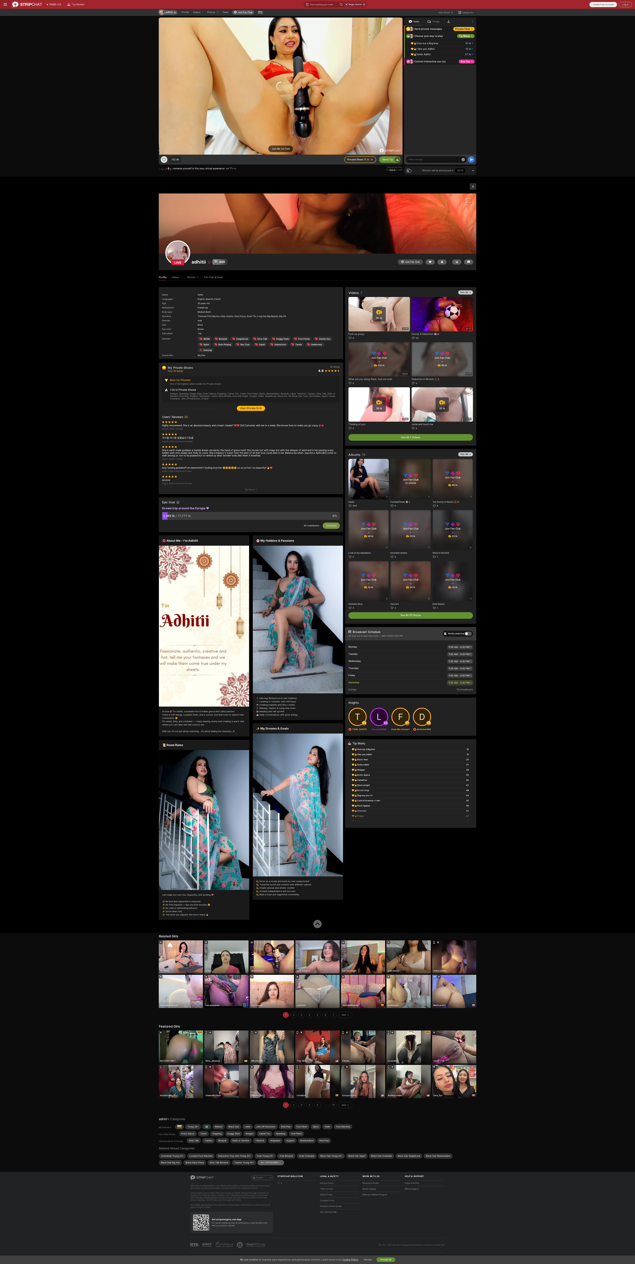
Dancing (208, 350)
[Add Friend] (456, 262)
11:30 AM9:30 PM (458, 647)
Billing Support (412, 1189)
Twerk (298, 344)
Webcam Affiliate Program (374, 1195)
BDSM (207, 339)
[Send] (471, 159)
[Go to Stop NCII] (256, 1245)
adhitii (163, 1119)
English (259, 1177)
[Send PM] (468, 262)
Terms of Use (326, 1189)
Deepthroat (242, 339)
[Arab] (206, 1126)
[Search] (341, 4)
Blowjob (223, 339)
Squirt (262, 344)
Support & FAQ (412, 1183)
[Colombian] (179, 1126)
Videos (198, 12)
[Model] (473, 186)
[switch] (468, 634)
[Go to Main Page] (27, 4)
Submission (280, 344)
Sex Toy (465, 61)
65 (417, 338)
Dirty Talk (262, 339)
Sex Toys (245, 344)
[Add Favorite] (164, 159)
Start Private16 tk (251, 408)
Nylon (206, 344)
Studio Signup (369, 1189)
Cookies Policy (327, 1200)
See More (249, 489)
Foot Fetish (304, 339)
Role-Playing (224, 344)
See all (464, 292)
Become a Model (370, 1183)
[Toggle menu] (5, 4)
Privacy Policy (327, 1183)
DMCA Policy (326, 1195)
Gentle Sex (324, 339)
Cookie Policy (350, 1259)
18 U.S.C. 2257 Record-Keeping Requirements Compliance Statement (411, 1245)
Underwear (316, 344)
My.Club (201, 355)
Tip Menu (464, 36)
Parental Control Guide (330, 1206)
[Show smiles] (463, 160)
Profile (185, 12)
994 (355, 506)
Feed (225, 12)
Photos (213, 12)
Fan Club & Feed (213, 277)
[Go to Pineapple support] (240, 1245)
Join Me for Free (281, 148)
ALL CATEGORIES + (271, 1162)
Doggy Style (282, 339)
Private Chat (462, 29)
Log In (625, 4)
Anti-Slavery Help (328, 1212)
